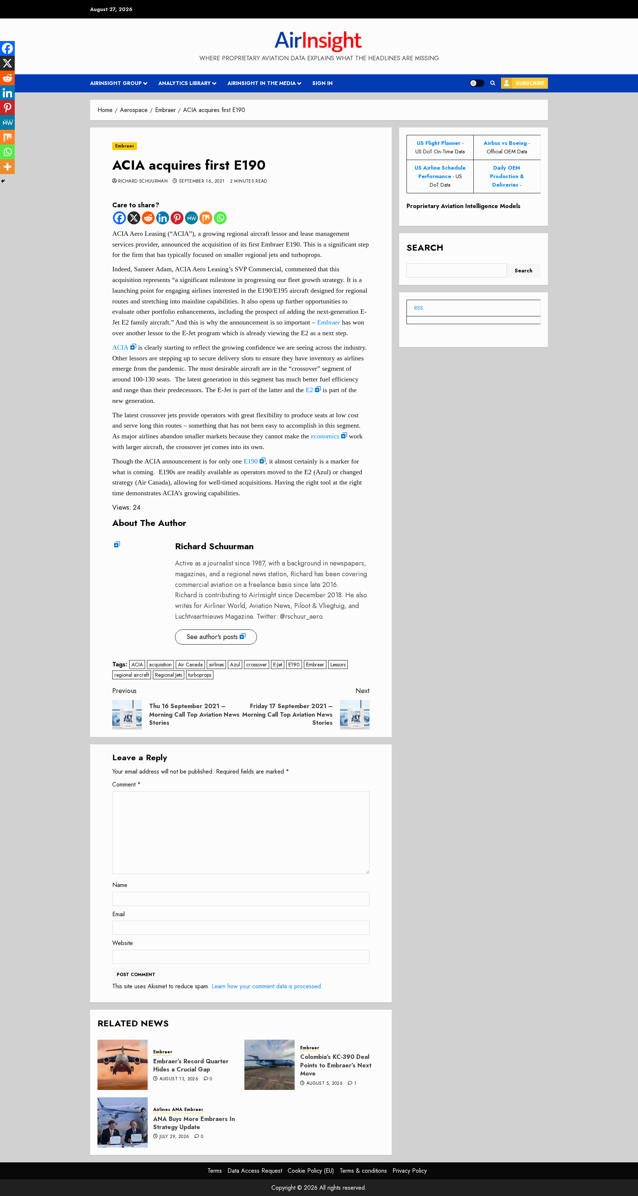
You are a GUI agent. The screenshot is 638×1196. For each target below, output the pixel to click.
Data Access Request (254, 1170)
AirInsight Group (116, 83)
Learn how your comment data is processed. (267, 986)
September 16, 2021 (201, 181)
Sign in (322, 83)
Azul (235, 664)
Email (118, 914)
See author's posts (212, 637)
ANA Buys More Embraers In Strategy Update (194, 1123)
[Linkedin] (162, 217)
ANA (177, 1110)
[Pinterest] (177, 217)
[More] (7, 166)
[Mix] (205, 217)
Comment (126, 784)
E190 (251, 461)
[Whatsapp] (220, 217)
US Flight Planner (438, 143)
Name (119, 885)
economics (325, 436)
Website (122, 943)
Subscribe (530, 83)
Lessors (338, 664)
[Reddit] (148, 217)
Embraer (124, 146)
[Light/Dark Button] (477, 83)
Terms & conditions (363, 1170)
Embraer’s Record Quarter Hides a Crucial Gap (191, 1065)
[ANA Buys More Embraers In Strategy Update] (122, 1122)
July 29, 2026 (174, 1137)
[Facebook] (119, 217)
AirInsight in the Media (261, 83)
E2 (309, 390)
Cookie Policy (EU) (311, 1170)
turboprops (199, 675)
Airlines (161, 1110)
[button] (492, 83)
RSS (418, 308)
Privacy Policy (409, 1170)
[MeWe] (191, 217)
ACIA (120, 347)
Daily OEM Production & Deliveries (507, 176)
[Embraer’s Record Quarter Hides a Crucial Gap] (122, 1065)
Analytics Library (184, 83)
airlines (216, 664)
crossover (256, 664)
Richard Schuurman (143, 181)
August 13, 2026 (179, 1079)
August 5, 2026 (324, 1084)
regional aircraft (131, 675)
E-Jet (277, 664)
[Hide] (3, 181)
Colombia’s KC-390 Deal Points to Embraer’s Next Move (335, 1065)
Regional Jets (168, 675)
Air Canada (190, 664)
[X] (133, 217)
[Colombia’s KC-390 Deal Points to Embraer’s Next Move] (269, 1065)
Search (425, 247)
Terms (214, 1170)
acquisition (160, 664)
